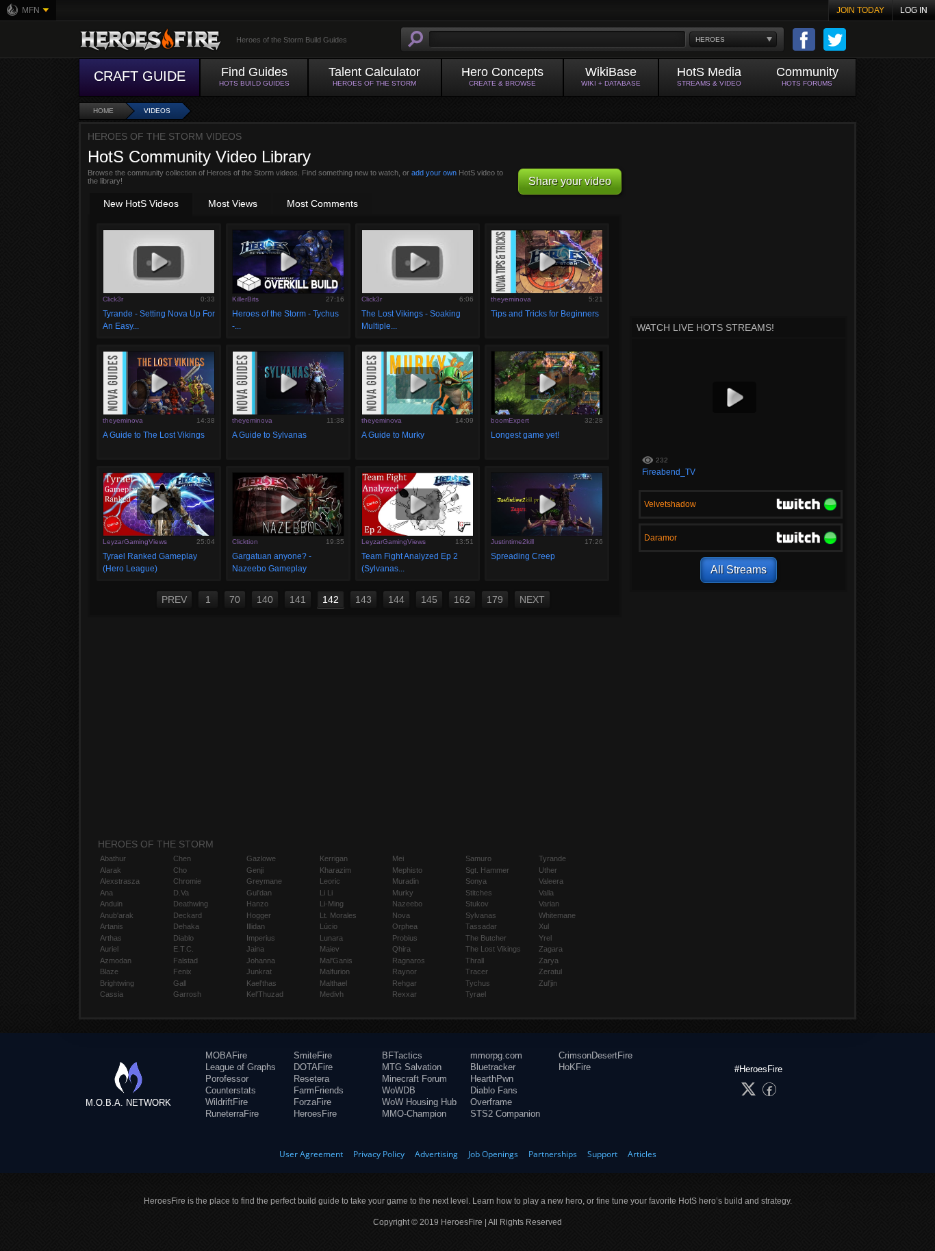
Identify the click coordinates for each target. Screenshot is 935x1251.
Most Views (232, 203)
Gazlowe (261, 858)
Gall (179, 983)
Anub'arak (116, 915)
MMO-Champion (414, 1113)
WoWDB (398, 1090)
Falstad (185, 960)
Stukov (477, 904)
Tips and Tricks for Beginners (545, 314)
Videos (157, 110)
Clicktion (245, 541)
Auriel (109, 949)
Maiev (330, 949)
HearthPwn (491, 1079)
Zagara (551, 949)
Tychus (477, 983)
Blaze (109, 971)
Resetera (311, 1079)
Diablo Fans (493, 1090)
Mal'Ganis (336, 960)
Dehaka (186, 926)
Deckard (187, 915)
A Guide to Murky (392, 435)
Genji (255, 870)
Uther (548, 870)
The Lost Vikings (493, 949)
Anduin (111, 904)
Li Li (326, 893)
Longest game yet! (525, 435)
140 (265, 599)
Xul (544, 926)
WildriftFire (226, 1102)
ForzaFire (312, 1102)
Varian (549, 904)
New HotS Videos (141, 203)
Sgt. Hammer (487, 870)
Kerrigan (334, 858)
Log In (913, 10)
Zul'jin (548, 983)
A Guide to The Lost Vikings (154, 435)
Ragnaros (408, 960)
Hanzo (257, 904)
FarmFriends (319, 1090)
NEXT (532, 599)
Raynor (404, 971)
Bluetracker (492, 1067)
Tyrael (475, 994)
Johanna (260, 960)
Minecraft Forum (414, 1079)
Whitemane (557, 915)
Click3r (113, 299)
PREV (174, 599)
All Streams (738, 569)
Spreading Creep (523, 556)
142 (330, 599)
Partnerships (552, 1154)
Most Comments (322, 203)
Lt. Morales (338, 915)
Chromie (187, 881)
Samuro (478, 858)
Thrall (474, 960)
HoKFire (575, 1067)
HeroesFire (315, 1113)
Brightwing (117, 983)
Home (103, 110)
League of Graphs (240, 1067)
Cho (180, 870)
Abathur (113, 858)
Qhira (401, 949)
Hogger (258, 915)
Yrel (545, 938)
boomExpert (510, 420)
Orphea (405, 926)
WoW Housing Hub (419, 1102)
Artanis (111, 926)
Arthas (111, 938)
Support (602, 1154)
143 (363, 599)
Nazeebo (407, 904)
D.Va (181, 893)
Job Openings (493, 1154)
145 (429, 599)
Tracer (476, 971)
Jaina (255, 949)
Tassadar (481, 926)
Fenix (182, 971)
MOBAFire (226, 1055)
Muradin (405, 881)
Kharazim (335, 870)
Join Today (860, 10)
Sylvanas (480, 915)
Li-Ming (332, 904)
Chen (182, 858)
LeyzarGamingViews (135, 541)
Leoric (330, 881)
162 (462, 599)
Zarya (549, 960)
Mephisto (407, 870)
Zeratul (550, 971)
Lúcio (328, 926)
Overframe (491, 1102)
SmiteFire (313, 1055)
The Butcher (486, 938)
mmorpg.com (496, 1055)
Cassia (111, 994)
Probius (405, 938)
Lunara (331, 938)
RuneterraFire (232, 1113)
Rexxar (404, 994)
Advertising (436, 1154)
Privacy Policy (379, 1154)
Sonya (476, 881)
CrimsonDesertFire (595, 1055)
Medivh (332, 994)
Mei (398, 858)
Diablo (183, 938)
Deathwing (190, 904)
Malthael (333, 983)
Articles (642, 1154)
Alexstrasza (120, 881)
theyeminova (511, 299)
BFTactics (402, 1055)
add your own (434, 173)
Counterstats (230, 1090)
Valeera (551, 881)
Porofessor (226, 1079)
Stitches (478, 893)
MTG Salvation (411, 1067)
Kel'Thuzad (264, 994)
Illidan (255, 926)
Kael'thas (261, 983)
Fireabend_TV (668, 472)
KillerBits (245, 299)
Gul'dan (259, 893)
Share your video (569, 181)
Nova (401, 915)
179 (495, 599)
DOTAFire (313, 1067)
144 (396, 599)
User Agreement (311, 1154)
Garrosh (187, 994)
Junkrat (259, 971)
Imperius (260, 938)
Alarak (110, 870)
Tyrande (552, 858)
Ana (106, 893)
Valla (546, 893)
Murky (402, 893)
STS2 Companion (505, 1113)
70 (234, 599)
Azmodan (115, 960)
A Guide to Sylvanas (269, 435)
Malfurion (335, 971)
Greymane (264, 881)
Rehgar (404, 983)
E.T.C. (183, 949)
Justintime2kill (512, 541)
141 (298, 599)
